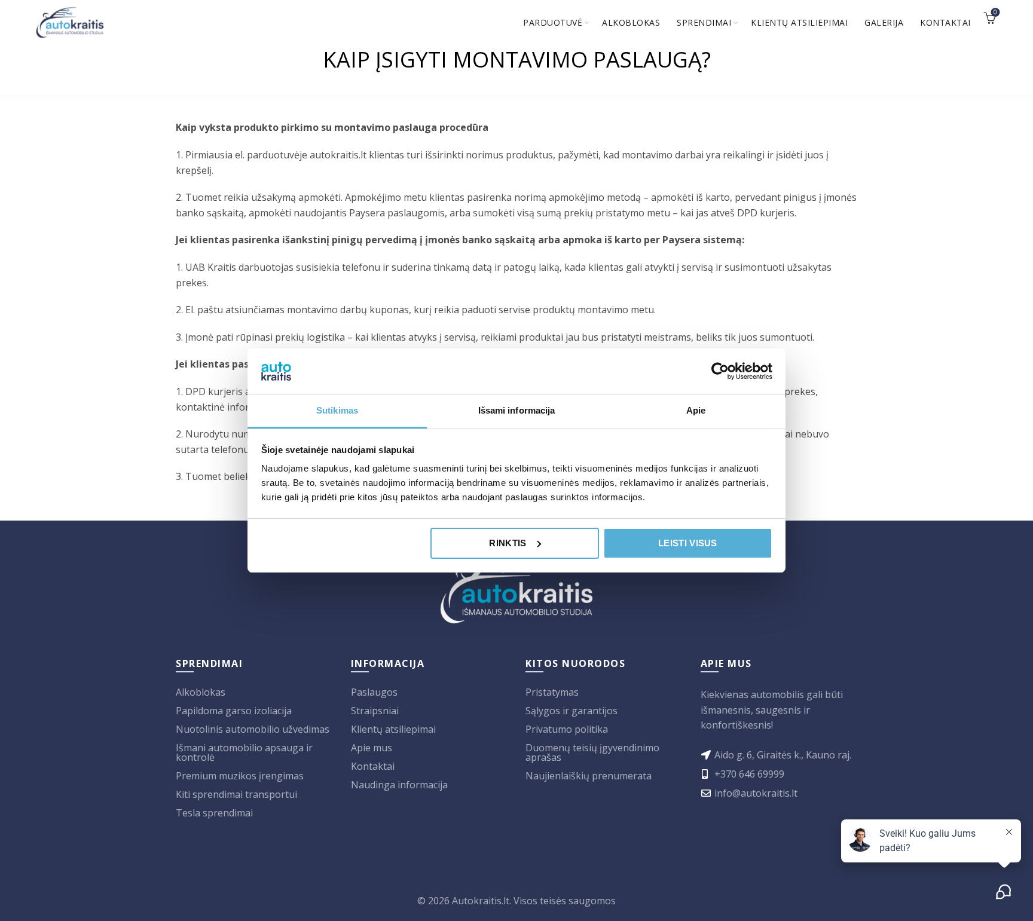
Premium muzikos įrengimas (240, 775)
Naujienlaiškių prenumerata (588, 775)
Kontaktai (945, 22)
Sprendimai (704, 22)
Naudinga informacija (399, 784)
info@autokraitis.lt (755, 793)
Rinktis (507, 543)
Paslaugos (374, 692)
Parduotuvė (552, 22)
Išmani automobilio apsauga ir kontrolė (244, 752)
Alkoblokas (631, 22)
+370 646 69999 (749, 774)
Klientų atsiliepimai (799, 22)
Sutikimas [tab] (337, 410)
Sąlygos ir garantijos (571, 710)
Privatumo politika (566, 729)
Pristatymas (552, 692)
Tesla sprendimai (214, 812)
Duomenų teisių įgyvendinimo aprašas (592, 752)
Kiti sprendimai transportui (236, 794)
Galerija (883, 22)
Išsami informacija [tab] (516, 410)
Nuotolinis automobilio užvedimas (252, 729)
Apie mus (371, 747)
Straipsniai (375, 710)
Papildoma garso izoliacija (234, 710)
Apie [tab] (695, 410)
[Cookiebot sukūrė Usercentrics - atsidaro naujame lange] (720, 371)
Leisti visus (687, 543)
